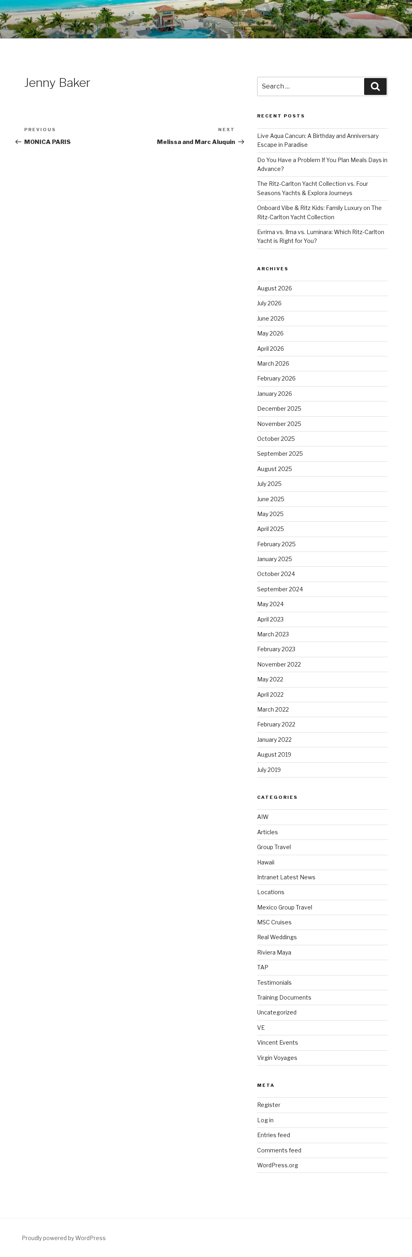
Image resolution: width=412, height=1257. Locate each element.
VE (261, 1027)
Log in (265, 1120)
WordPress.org (277, 1165)
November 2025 (279, 423)
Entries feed (273, 1135)
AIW (263, 816)
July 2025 (269, 483)
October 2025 (276, 438)
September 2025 (280, 453)
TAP (262, 967)
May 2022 (270, 679)
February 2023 (276, 649)
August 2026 (274, 288)
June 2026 (270, 318)
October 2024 (276, 573)
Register (268, 1104)
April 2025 (270, 528)
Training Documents (284, 997)
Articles (267, 832)
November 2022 (279, 664)
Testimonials (274, 982)
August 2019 (274, 754)
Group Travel (274, 846)
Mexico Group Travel (284, 907)
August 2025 (274, 468)
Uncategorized (277, 1012)
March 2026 (273, 363)
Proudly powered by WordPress (64, 1237)
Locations (270, 892)
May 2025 (270, 513)
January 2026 (274, 393)
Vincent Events (277, 1042)
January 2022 (274, 739)
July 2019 (269, 769)
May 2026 (270, 333)
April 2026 (270, 348)
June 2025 (270, 499)
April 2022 (270, 694)
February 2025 (276, 544)
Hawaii (265, 862)
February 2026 (276, 378)
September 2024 (280, 589)
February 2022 (276, 724)
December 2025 (279, 408)
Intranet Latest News (286, 877)
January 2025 (274, 558)
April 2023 (270, 619)
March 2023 (273, 634)
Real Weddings (277, 937)
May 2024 (270, 604)
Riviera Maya (274, 952)
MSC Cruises (274, 922)
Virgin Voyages (277, 1057)
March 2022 (273, 709)
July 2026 (269, 303)
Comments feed (279, 1150)
